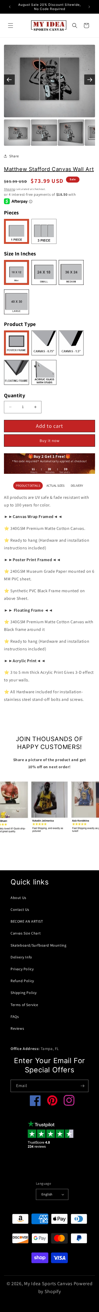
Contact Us (20, 909)
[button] (10, 25)
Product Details (28, 485)
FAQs (15, 1016)
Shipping (9, 189)
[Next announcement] (89, 7)
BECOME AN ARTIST (27, 921)
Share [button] (14, 156)
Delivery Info (21, 957)
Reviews (17, 1028)
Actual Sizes (55, 485)
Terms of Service (24, 1004)
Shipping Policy (24, 992)
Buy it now (50, 440)
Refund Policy (22, 980)
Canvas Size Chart (26, 933)
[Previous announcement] (10, 7)
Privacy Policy (22, 969)
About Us (18, 897)
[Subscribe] (82, 1086)
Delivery (77, 485)
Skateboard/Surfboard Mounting (38, 945)
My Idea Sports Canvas (48, 1283)
